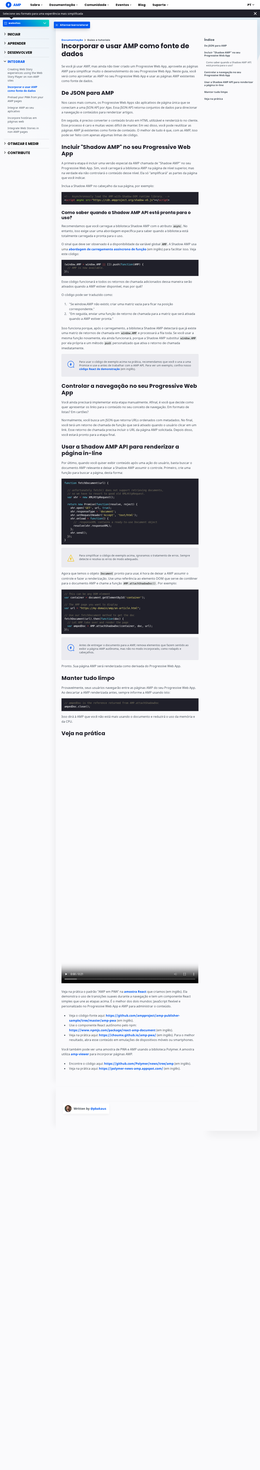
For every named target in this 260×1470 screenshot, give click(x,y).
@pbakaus (98, 1108)
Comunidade (95, 5)
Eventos (122, 5)
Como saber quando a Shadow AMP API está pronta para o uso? (228, 64)
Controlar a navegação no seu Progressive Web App (222, 74)
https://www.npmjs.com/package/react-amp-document (112, 1030)
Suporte (159, 5)
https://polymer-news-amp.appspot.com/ (131, 1068)
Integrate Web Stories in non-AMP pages (23, 130)
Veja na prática (213, 98)
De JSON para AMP (215, 45)
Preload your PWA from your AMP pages (25, 99)
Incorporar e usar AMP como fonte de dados (22, 88)
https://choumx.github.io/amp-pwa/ (127, 1035)
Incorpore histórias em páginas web (22, 119)
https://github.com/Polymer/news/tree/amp (139, 1063)
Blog (142, 5)
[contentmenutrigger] (228, 40)
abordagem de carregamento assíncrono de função (107, 249)
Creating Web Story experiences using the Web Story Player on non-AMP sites (25, 74)
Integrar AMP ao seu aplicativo (21, 109)
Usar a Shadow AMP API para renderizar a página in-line (228, 84)
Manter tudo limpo (216, 92)
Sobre (35, 5)
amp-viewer (80, 1054)
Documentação (62, 5)
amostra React (135, 991)
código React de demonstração (99, 369)
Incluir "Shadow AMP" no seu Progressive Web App (222, 54)
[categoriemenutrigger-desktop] (72, 25)
